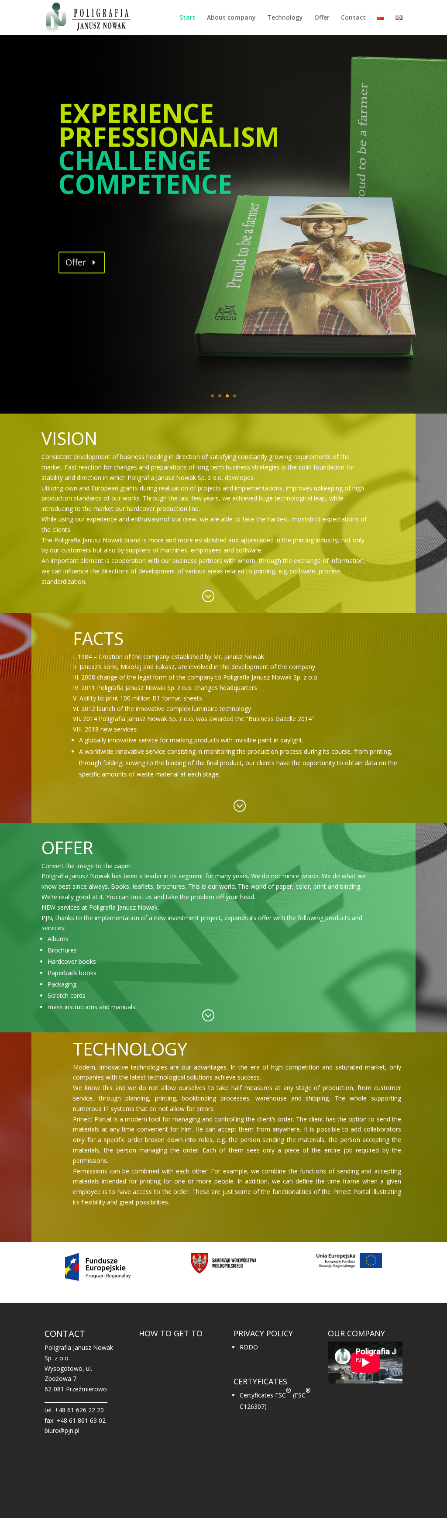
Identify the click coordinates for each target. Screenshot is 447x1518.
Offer (322, 17)
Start (187, 17)
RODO (249, 1347)
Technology (285, 17)
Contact (353, 17)
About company (231, 17)
